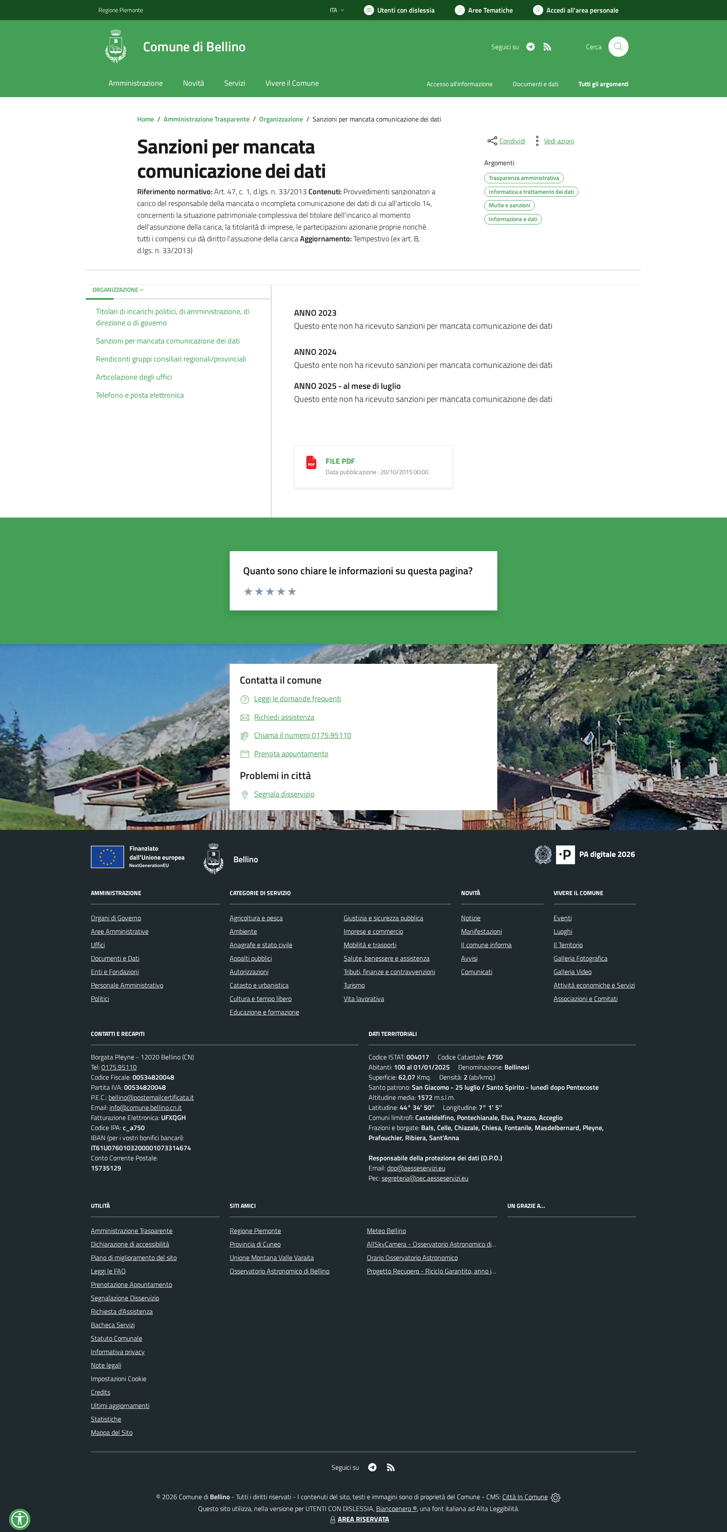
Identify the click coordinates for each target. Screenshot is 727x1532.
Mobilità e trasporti (370, 945)
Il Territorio (568, 945)
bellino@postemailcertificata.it (151, 1097)
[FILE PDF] (311, 461)
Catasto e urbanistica (259, 985)
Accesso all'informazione (460, 84)
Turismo (354, 985)
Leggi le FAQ (108, 1271)
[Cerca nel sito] (618, 47)
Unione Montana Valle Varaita (272, 1257)
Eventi (563, 918)
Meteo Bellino (386, 1231)
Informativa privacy (118, 1352)
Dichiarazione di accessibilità (130, 1244)
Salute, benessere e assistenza (387, 958)
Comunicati (476, 972)
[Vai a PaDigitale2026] (584, 853)
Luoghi (563, 931)
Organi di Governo (116, 918)
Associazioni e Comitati (586, 998)
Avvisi (469, 958)
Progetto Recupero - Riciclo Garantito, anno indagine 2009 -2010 (458, 1271)
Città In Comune (525, 1497)
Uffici (98, 945)
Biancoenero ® (396, 1508)
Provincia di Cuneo (255, 1244)
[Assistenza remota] (555, 1497)
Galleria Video (573, 972)
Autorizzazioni (249, 972)
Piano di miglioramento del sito (134, 1257)
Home (145, 119)
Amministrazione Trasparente (206, 119)
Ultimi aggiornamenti (120, 1405)
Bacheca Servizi (113, 1325)
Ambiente (243, 931)
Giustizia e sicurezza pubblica (383, 918)
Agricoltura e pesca (256, 918)
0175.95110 (119, 1067)
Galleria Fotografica (581, 958)
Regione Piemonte (120, 9)
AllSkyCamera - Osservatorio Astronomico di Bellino (439, 1244)
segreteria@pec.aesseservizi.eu (425, 1178)
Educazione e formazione (264, 1012)
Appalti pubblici (251, 958)
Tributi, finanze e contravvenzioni (389, 972)
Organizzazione (281, 119)
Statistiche (106, 1419)
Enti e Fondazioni (115, 972)
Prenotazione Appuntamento (131, 1284)
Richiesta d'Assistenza (122, 1311)
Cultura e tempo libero (261, 998)
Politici (100, 998)
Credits (100, 1392)
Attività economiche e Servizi (594, 985)
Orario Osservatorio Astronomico (412, 1257)
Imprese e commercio (373, 931)
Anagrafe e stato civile (261, 945)
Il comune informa (486, 945)
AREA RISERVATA (363, 1519)
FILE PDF (340, 461)
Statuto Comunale (116, 1338)
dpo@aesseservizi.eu (416, 1168)
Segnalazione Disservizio (125, 1298)
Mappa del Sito (112, 1432)
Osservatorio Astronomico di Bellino (279, 1271)
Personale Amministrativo (127, 985)
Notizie (470, 918)
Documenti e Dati (115, 958)
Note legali (106, 1365)
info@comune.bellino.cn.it (145, 1107)
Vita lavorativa (364, 998)
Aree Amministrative (120, 931)
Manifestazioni (481, 931)
